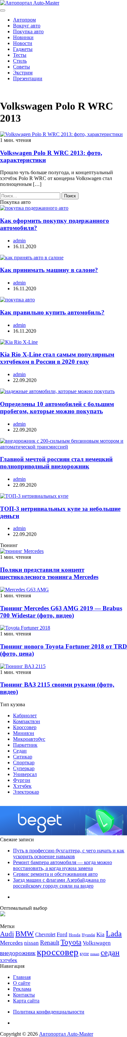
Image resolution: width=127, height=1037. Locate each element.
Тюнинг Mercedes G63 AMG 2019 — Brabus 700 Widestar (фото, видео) (61, 612)
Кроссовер (24, 727)
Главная (22, 977)
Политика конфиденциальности (48, 1011)
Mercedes (11, 942)
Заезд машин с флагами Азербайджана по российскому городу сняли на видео (59, 883)
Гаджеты (23, 49)
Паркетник (25, 745)
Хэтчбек (22, 786)
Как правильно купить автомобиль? (52, 312)
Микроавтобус (29, 739)
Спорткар (24, 762)
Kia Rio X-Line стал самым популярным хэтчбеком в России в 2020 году (57, 358)
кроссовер (57, 952)
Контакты (24, 995)
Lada (114, 933)
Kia (100, 934)
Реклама (22, 989)
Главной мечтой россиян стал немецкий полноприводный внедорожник (56, 463)
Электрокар (26, 792)
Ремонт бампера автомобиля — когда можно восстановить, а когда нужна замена (62, 865)
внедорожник (17, 953)
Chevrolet (45, 934)
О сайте (21, 983)
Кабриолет (25, 715)
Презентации (27, 78)
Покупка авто (28, 31)
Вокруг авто (26, 25)
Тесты (19, 55)
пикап (94, 954)
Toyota (71, 942)
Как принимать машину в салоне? (49, 270)
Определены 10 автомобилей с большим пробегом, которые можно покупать (57, 408)
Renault (49, 942)
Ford (62, 934)
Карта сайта (26, 1000)
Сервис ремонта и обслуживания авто (55, 874)
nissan (31, 943)
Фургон (21, 780)
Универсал (25, 774)
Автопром (24, 20)
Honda (74, 934)
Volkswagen (97, 943)
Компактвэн (26, 721)
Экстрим (23, 72)
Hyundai (88, 935)
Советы (21, 66)
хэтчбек (8, 960)
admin (19, 240)
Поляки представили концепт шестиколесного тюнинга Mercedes (49, 573)
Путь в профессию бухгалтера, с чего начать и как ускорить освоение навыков (68, 853)
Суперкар (24, 768)
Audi (7, 934)
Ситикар (22, 756)
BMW (24, 934)
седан (110, 952)
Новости (22, 43)
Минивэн (23, 733)
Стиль (20, 61)
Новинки (23, 37)
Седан (20, 751)
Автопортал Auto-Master (66, 1034)
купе (84, 953)
